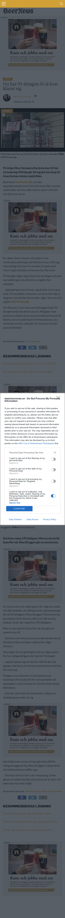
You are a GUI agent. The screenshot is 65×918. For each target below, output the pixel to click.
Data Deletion (15, 519)
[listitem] (32, 452)
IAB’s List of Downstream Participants (36, 443)
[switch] (53, 459)
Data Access (32, 519)
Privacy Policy (49, 519)
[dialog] (32, 459)
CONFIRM (19, 509)
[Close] (59, 399)
